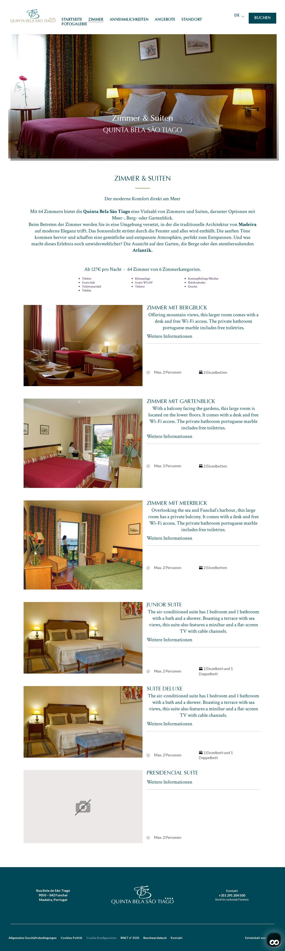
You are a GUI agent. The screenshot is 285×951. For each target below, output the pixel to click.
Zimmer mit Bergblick (177, 308)
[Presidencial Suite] (83, 807)
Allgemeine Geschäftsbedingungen (33, 938)
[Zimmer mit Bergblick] (83, 345)
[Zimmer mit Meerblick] (83, 545)
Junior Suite (164, 605)
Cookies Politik (71, 938)
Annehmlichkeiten (129, 20)
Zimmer (95, 20)
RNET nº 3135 (130, 938)
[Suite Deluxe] (83, 722)
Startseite (72, 20)
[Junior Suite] (83, 638)
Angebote (165, 20)
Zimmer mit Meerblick (177, 503)
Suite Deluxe (165, 689)
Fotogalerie (74, 24)
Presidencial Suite (172, 773)
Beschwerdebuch (155, 938)
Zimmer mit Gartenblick (181, 401)
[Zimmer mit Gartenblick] (83, 443)
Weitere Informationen (169, 336)
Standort (192, 20)
